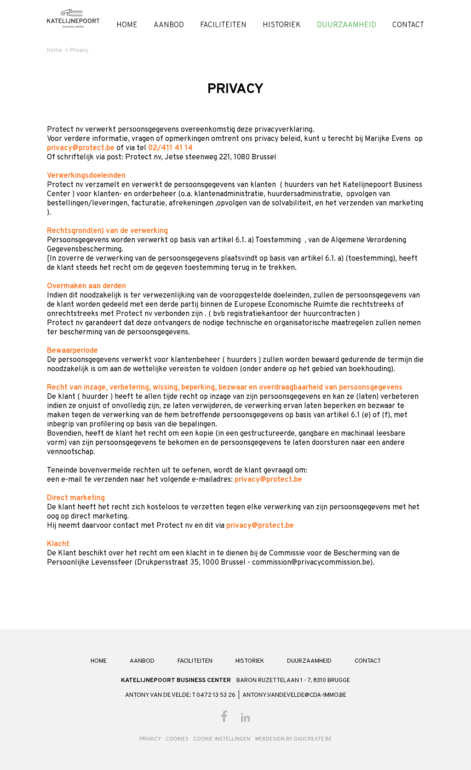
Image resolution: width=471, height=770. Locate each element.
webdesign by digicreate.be (293, 739)
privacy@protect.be (81, 148)
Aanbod (169, 25)
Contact (408, 25)
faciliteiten (223, 25)
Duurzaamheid (346, 25)
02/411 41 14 (170, 148)
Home (127, 25)
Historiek (282, 25)
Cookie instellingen (221, 739)
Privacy (79, 50)
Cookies (177, 739)
